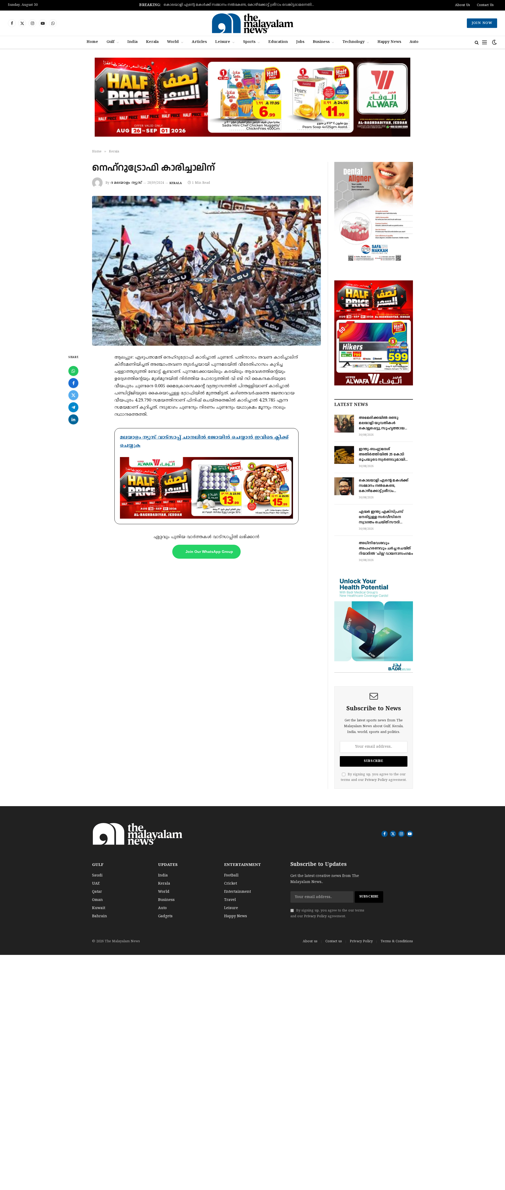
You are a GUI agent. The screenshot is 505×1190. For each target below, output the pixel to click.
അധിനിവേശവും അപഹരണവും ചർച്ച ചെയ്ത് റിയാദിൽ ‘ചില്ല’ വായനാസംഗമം (386, 548)
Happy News (389, 42)
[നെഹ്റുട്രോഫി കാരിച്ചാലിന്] (206, 271)
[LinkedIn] (73, 419)
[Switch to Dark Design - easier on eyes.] (494, 42)
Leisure (222, 42)
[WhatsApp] (73, 371)
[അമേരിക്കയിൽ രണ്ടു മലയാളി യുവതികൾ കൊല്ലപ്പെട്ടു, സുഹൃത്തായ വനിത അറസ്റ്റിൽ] (344, 424)
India (132, 42)
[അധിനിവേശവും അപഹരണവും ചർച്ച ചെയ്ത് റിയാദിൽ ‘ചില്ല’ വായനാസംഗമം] (344, 549)
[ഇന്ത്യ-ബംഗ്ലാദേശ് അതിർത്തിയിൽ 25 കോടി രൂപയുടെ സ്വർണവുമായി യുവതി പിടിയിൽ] (344, 455)
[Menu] (484, 42)
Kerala (152, 42)
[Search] (477, 42)
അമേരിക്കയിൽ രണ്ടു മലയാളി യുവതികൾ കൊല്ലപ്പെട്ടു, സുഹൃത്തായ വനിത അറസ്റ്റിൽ (382, 423)
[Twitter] (73, 395)
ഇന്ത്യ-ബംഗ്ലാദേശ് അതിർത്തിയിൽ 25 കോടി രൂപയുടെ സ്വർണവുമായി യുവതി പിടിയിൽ (382, 454)
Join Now (482, 23)
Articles (199, 42)
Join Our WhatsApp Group (209, 551)
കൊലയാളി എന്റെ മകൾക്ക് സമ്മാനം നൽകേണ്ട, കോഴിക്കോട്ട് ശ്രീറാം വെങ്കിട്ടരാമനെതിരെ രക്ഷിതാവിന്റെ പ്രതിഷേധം (242, 5)
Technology (353, 42)
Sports (249, 42)
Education (278, 42)
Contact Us (485, 5)
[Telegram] (73, 407)
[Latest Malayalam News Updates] (252, 23)
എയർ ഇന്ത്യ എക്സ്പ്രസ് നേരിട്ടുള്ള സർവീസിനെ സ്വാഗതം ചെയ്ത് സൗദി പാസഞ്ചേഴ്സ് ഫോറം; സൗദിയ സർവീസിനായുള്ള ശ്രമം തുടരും (385, 517)
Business (321, 42)
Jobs (300, 42)
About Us (462, 5)
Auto (414, 42)
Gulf (110, 42)
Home (92, 42)
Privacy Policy (376, 780)
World (173, 42)
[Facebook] (73, 383)
